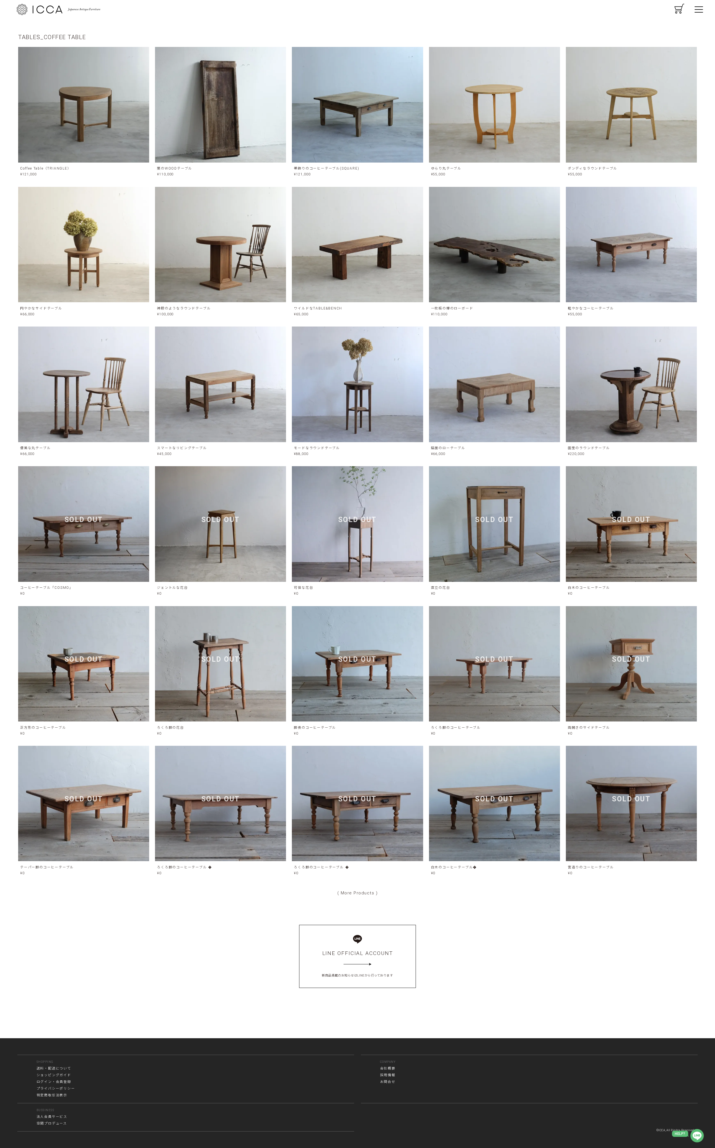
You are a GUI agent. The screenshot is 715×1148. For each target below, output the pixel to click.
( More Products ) (357, 892)
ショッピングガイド (54, 1075)
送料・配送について (54, 1068)
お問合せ (387, 1082)
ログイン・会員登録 (54, 1082)
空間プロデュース (52, 1123)
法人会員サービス (52, 1117)
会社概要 (387, 1068)
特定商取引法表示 (52, 1095)
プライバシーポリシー (56, 1088)
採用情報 (387, 1075)
